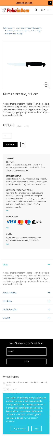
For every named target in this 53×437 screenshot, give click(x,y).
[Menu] (49, 10)
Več (7, 210)
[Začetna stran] (15, 10)
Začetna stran (8, 28)
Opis (5, 264)
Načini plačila (10, 309)
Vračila (6, 317)
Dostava (7, 301)
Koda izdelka (9, 292)
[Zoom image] (47, 85)
